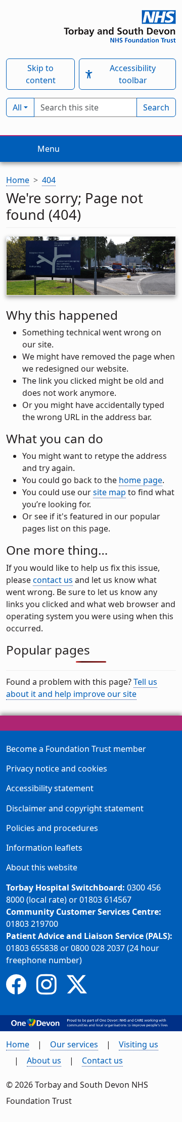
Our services (74, 1044)
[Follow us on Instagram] (46, 984)
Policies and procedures (52, 828)
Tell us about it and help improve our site (81, 687)
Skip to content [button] (41, 74)
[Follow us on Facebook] (16, 984)
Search (156, 107)
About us (44, 1060)
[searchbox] (85, 107)
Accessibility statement (50, 788)
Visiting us (138, 1044)
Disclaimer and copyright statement (75, 808)
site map (109, 492)
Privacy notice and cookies (56, 768)
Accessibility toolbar (133, 74)
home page (140, 480)
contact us (53, 579)
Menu (48, 148)
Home (17, 1044)
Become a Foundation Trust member (76, 748)
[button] (88, 74)
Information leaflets (44, 847)
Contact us (102, 1060)
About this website (41, 867)
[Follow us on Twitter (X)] (77, 984)
